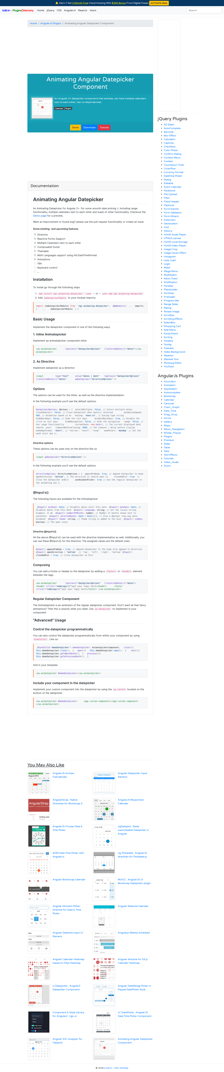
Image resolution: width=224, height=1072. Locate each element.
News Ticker (171, 278)
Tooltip (168, 344)
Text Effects (170, 454)
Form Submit (171, 208)
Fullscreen (170, 219)
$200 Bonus (119, 3)
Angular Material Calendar (133, 906)
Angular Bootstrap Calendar (69, 879)
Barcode (169, 131)
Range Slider (171, 304)
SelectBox (169, 322)
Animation (170, 385)
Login (167, 263)
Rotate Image (171, 311)
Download (89, 127)
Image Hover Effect (175, 252)
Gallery (168, 421)
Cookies (168, 161)
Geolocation (171, 223)
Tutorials (169, 458)
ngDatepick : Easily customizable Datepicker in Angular (133, 830)
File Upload (170, 194)
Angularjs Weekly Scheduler (134, 932)
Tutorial (104, 127)
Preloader (169, 296)
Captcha (169, 142)
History (168, 230)
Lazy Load (170, 260)
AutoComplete (172, 128)
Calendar (59, 108)
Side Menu (170, 329)
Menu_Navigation (174, 429)
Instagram (170, 256)
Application (170, 388)
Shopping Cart (172, 326)
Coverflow (170, 168)
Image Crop (171, 249)
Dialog (167, 179)
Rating (167, 307)
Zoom (167, 465)
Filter (167, 197)
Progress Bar (171, 300)
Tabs (166, 451)
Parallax (168, 285)
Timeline (168, 340)
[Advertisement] (90, 50)
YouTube (169, 366)
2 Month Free (80, 3)
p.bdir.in (108, 1068)
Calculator (170, 139)
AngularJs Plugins (50, 23)
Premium (169, 440)
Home (40, 10)
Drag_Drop (170, 414)
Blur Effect (170, 135)
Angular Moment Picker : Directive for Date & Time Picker (67, 910)
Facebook (169, 190)
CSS (59, 10)
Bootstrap (170, 396)
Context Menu (172, 157)
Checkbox (170, 146)
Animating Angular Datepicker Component (90, 83)
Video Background (174, 351)
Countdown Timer (174, 164)
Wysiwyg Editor (173, 362)
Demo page (39, 215)
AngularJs (70, 10)
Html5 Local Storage (176, 241)
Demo (75, 127)
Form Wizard (171, 216)
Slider (167, 443)
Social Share (171, 333)
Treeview (169, 348)
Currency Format (173, 172)
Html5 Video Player (175, 245)
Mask (167, 267)
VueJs (93, 10)
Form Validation (173, 212)
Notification (170, 282)
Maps (167, 425)
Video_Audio (171, 462)
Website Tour (171, 359)
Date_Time (170, 410)
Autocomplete (172, 392)
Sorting (168, 337)
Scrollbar (169, 315)
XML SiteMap (121, 1068)
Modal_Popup (172, 432)
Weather (169, 355)
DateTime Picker (173, 175)
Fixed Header (171, 201)
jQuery (50, 10)
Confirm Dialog (172, 153)
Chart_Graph (172, 407)
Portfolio (169, 293)
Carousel (169, 403)
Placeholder (171, 289)
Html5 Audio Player (175, 234)
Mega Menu (171, 271)
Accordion (170, 381)
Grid (166, 227)
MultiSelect (170, 274)
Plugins (68, 108)
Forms (167, 418)
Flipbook (169, 205)
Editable (168, 183)
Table (167, 447)
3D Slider (169, 124)
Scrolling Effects (173, 318)
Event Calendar (172, 186)
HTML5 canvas (172, 238)
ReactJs (82, 10)
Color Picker (171, 150)
